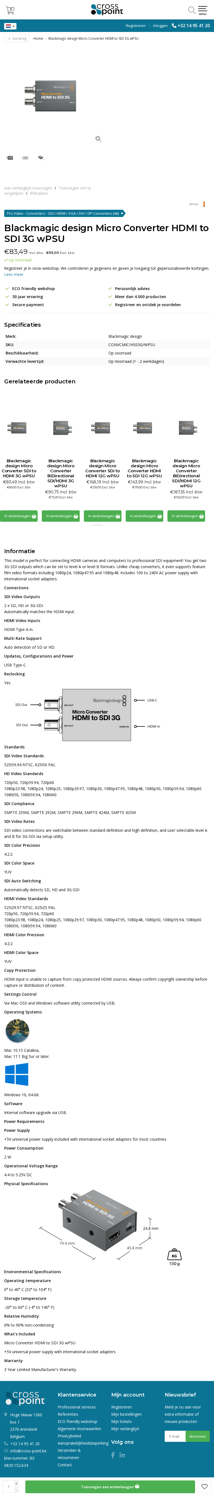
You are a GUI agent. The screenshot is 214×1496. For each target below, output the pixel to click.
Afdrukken (39, 193)
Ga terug (19, 38)
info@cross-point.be (28, 1450)
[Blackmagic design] (195, 204)
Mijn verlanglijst (125, 1428)
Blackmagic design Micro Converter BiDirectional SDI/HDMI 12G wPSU (186, 473)
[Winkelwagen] (10, 12)
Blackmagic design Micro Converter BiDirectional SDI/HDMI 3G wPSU (60, 473)
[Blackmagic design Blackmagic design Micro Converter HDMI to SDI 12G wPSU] (144, 428)
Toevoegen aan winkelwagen (108, 1486)
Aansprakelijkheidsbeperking (83, 1443)
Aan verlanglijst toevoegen (28, 188)
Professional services (77, 1407)
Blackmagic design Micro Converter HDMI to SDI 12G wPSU (144, 468)
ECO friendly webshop (77, 1421)
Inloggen (160, 25)
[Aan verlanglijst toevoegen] (204, 1486)
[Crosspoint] (107, 9)
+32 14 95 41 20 (193, 26)
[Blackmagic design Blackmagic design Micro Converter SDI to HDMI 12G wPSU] (102, 428)
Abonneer (197, 1436)
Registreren (136, 25)
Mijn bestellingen (126, 1414)
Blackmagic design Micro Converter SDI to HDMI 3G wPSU (19, 468)
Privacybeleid (69, 1435)
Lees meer (13, 274)
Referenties (68, 1414)
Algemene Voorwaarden (79, 1428)
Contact (65, 1464)
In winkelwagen (17, 515)
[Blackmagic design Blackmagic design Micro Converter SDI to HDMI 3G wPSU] (19, 428)
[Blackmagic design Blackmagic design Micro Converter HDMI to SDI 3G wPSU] (55, 96)
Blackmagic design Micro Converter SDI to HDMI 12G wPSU (102, 468)
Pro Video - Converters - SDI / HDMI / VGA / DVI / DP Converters (63, 213)
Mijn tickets (121, 1421)
